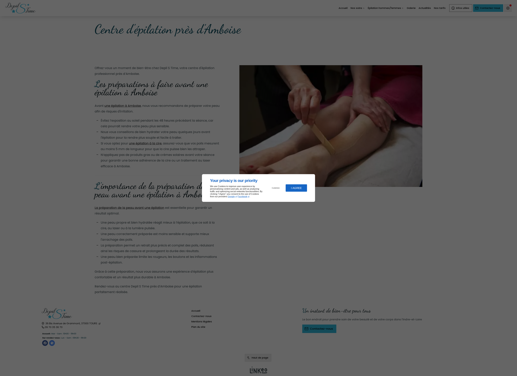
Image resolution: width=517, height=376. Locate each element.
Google (231, 196)
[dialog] (258, 188)
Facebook (242, 196)
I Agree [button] (296, 188)
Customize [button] (276, 188)
